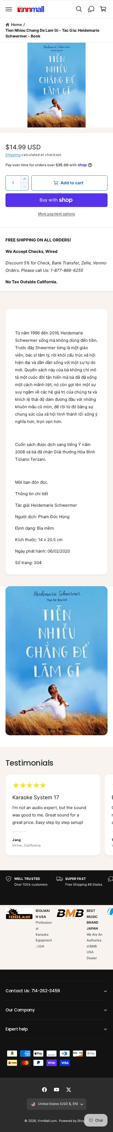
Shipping (13, 155)
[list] (56, 815)
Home (16, 24)
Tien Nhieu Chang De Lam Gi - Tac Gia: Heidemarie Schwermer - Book (52, 33)
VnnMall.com (47, 1121)
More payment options (56, 214)
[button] (9, 9)
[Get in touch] (91, 9)
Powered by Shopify (74, 1121)
